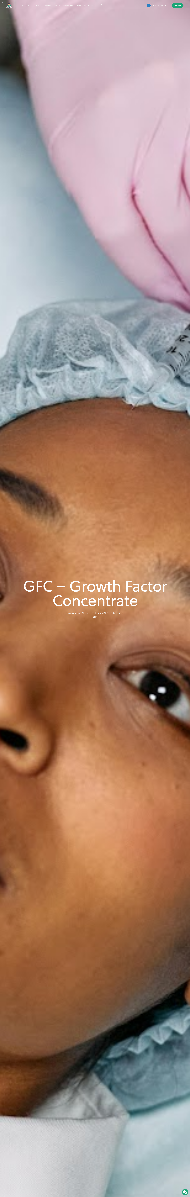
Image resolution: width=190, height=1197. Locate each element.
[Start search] (101, 5)
